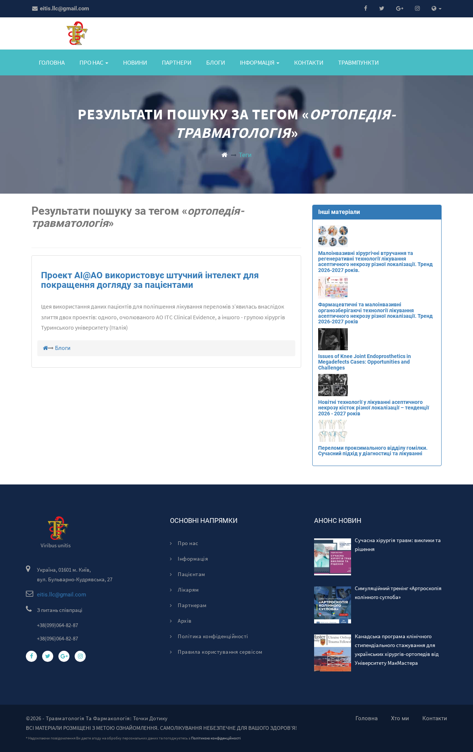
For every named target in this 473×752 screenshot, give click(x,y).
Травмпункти (358, 62)
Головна (52, 62)
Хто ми (400, 718)
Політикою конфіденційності (216, 738)
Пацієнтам (191, 574)
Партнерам (192, 605)
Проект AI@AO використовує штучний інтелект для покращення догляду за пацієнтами (150, 280)
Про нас (187, 543)
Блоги (215, 62)
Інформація (192, 558)
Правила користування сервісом (220, 651)
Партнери (176, 62)
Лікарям (188, 589)
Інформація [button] (258, 62)
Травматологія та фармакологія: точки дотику (107, 718)
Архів (184, 620)
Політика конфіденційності (212, 636)
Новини (135, 62)
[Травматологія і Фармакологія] (224, 155)
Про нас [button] (92, 62)
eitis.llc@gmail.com (63, 8)
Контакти (308, 62)
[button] (436, 8)
